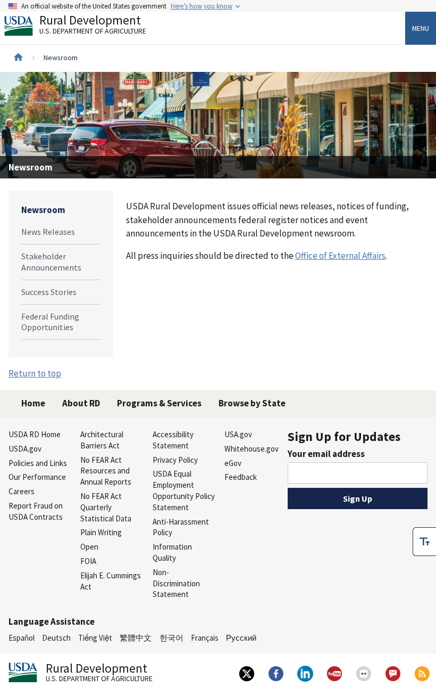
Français (205, 638)
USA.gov (238, 434)
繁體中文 (136, 638)
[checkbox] (424, 541)
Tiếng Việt (95, 638)
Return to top (35, 373)
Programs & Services (159, 403)
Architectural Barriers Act (101, 440)
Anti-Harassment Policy (181, 527)
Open (89, 547)
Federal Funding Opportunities (50, 322)
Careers (22, 491)
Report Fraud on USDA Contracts (36, 511)
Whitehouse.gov (251, 449)
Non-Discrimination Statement (176, 583)
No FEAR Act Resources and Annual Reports (105, 471)
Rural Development (92, 26)
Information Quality (172, 552)
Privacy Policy (175, 460)
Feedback (240, 477)
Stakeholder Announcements (51, 262)
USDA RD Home (35, 434)
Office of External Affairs (340, 255)
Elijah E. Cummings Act (110, 581)
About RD (81, 403)
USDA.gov (25, 449)
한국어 (171, 638)
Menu (420, 28)
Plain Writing (101, 532)
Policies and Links (38, 463)
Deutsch (56, 638)
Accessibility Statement (173, 440)
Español (22, 638)
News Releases (48, 231)
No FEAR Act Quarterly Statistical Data (105, 507)
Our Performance (37, 477)
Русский (241, 638)
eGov (232, 463)
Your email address (326, 454)
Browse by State (252, 403)
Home (33, 403)
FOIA (88, 561)
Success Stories (49, 292)
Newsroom (43, 210)
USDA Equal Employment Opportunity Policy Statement (184, 490)
